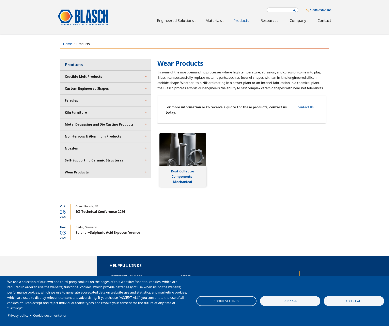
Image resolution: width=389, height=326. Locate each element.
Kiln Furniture (76, 112)
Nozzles (71, 148)
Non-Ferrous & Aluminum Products (93, 136)
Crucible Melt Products (83, 76)
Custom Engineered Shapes (87, 88)
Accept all (354, 301)
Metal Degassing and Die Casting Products (99, 124)
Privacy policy (18, 315)
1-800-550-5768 (320, 10)
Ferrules (71, 100)
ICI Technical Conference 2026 (100, 211)
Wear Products (77, 172)
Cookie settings (226, 301)
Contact (324, 20)
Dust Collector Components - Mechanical (182, 176)
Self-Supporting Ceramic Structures (94, 160)
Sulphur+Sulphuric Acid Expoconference (108, 232)
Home (67, 44)
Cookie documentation (50, 315)
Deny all (290, 300)
